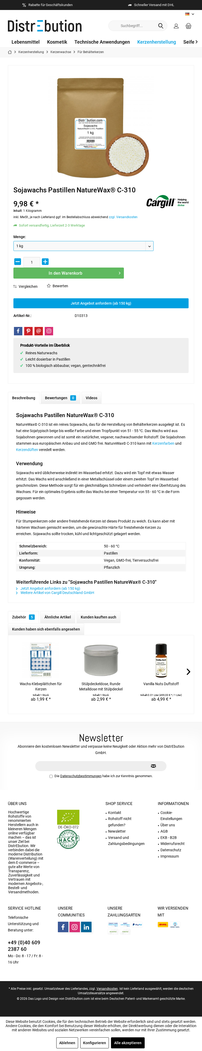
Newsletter (117, 831)
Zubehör (22, 617)
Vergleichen (28, 286)
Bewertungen (59, 398)
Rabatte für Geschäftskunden (50, 5)
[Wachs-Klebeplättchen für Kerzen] (41, 660)
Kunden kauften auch (98, 617)
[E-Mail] (38, 331)
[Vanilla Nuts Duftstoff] (161, 660)
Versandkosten (107, 989)
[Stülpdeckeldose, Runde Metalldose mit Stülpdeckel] (101, 660)
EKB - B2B (168, 837)
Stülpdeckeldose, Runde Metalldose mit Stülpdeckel (101, 686)
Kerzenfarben (163, 443)
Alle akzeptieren (128, 1043)
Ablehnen (67, 1043)
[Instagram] (49, 331)
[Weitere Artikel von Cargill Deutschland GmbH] (168, 201)
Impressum (169, 856)
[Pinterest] (28, 331)
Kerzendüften (27, 450)
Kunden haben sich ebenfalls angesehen (46, 629)
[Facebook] (18, 331)
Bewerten (60, 286)
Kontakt (114, 813)
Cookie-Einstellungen (171, 816)
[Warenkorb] (188, 25)
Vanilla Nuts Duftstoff (161, 684)
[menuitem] (188, 25)
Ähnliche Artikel (57, 617)
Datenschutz (170, 850)
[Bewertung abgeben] (79, 197)
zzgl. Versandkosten (123, 217)
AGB (164, 831)
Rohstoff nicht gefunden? (120, 822)
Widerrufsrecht (172, 844)
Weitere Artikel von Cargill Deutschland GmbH (57, 593)
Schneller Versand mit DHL (154, 5)
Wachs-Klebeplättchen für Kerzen (41, 686)
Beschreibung (23, 398)
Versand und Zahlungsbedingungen (126, 840)
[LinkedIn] (86, 927)
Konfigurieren (94, 1043)
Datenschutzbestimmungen (81, 776)
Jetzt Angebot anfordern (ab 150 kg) (101, 303)
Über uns (17, 803)
